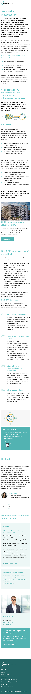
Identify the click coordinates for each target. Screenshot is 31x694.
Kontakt (3, 669)
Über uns (3, 672)
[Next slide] (9, 506)
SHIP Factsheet (9, 584)
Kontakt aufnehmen (8, 644)
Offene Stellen (5, 674)
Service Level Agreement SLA (9, 682)
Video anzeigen (7, 445)
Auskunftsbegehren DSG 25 (9, 679)
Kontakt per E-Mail (8, 622)
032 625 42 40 (7, 624)
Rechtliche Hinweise (7, 687)
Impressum (4, 684)
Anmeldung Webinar (9, 563)
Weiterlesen (6, 239)
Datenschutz (4, 677)
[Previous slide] (3, 506)
